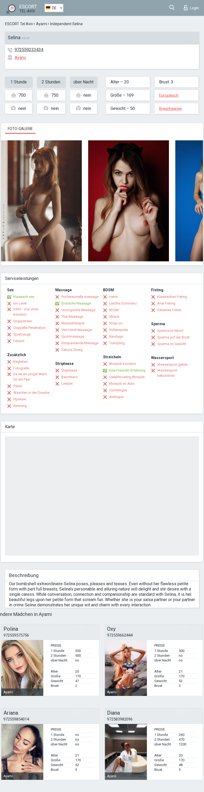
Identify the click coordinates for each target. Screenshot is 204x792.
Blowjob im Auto (122, 384)
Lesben (67, 384)
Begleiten (20, 362)
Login (194, 8)
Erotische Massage (76, 303)
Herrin (113, 297)
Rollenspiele (118, 330)
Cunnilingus (118, 390)
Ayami (41, 24)
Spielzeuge (22, 334)
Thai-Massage (72, 317)
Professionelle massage (80, 297)
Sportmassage (72, 336)
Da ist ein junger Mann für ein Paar (30, 376)
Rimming (20, 406)
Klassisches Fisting (172, 297)
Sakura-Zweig (72, 350)
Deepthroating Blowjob (127, 377)
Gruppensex (22, 321)
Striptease (69, 370)
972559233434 (29, 49)
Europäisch (168, 95)
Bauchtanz (69, 377)
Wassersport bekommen (167, 373)
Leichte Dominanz (123, 303)
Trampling (117, 343)
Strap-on (115, 323)
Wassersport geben (172, 364)
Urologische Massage (78, 310)
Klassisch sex (23, 297)
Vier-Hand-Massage (76, 330)
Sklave (114, 317)
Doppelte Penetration (29, 328)
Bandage (116, 336)
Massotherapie (72, 323)
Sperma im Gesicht (171, 344)
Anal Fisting (166, 303)
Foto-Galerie (20, 129)
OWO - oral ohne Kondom (25, 311)
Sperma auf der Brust (173, 337)
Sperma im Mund (170, 331)
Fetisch (18, 341)
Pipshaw (19, 399)
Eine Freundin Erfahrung (127, 370)
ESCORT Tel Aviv (19, 24)
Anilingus (116, 397)
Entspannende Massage (80, 343)
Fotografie (21, 368)
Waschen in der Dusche (31, 393)
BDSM (114, 310)
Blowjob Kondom (122, 364)
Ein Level (20, 303)
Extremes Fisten (169, 310)
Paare (17, 386)
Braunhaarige (170, 108)
